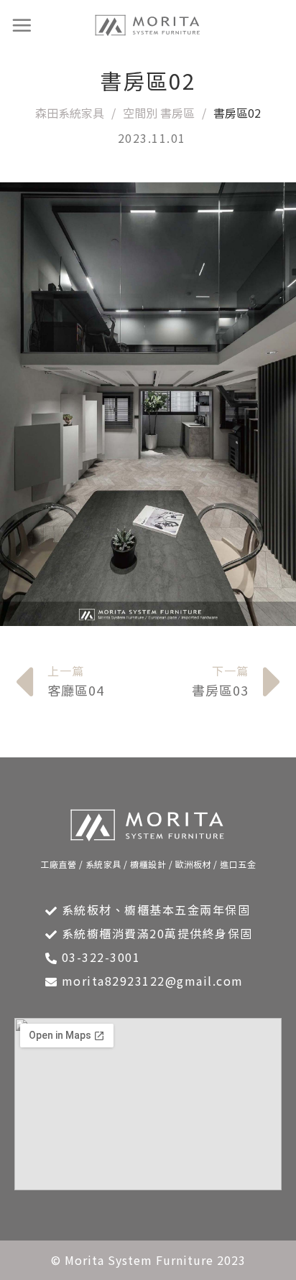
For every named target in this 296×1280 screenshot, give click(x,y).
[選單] (22, 25)
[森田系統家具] (148, 25)
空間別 (140, 112)
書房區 (177, 112)
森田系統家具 (69, 112)
